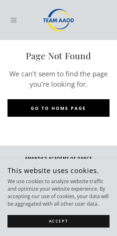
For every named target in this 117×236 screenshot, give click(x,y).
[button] (15, 20)
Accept (58, 221)
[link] (58, 20)
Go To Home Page (58, 108)
